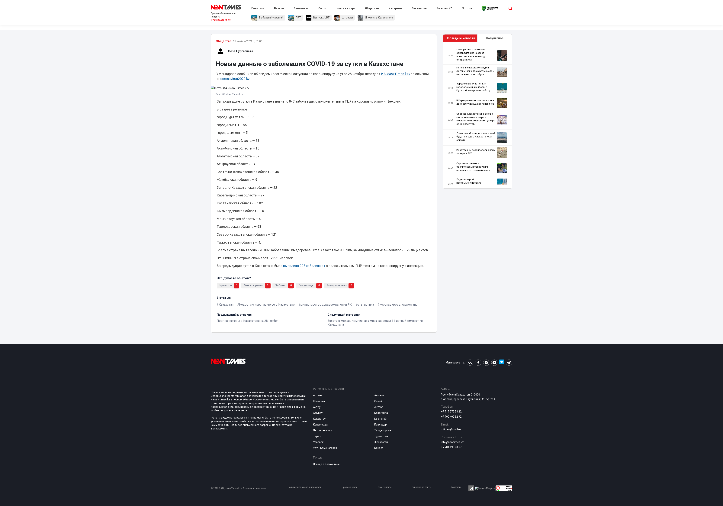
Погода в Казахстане (326, 464)
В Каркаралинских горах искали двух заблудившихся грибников (475, 102)
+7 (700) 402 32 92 (221, 20)
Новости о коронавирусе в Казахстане (267, 304)
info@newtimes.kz (452, 442)
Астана (317, 395)
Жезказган (381, 442)
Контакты (456, 487)
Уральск (318, 442)
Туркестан (381, 436)
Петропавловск (323, 430)
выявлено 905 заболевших (304, 266)
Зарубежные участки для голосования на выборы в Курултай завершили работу (473, 87)
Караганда (381, 412)
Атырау (318, 412)
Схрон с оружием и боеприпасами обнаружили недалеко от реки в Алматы (473, 167)
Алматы (379, 395)
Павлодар (380, 424)
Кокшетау (319, 418)
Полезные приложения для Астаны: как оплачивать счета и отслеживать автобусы (475, 71)
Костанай (380, 418)
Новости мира (345, 8)
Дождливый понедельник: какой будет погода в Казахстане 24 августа (475, 136)
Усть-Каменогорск (325, 447)
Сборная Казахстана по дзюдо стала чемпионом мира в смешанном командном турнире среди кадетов (475, 118)
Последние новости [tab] (460, 38)
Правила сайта (350, 487)
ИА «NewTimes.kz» (395, 74)
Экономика (301, 8)
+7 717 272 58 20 (451, 411)
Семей (378, 401)
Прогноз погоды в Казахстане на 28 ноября (247, 321)
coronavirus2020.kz (235, 79)
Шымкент (319, 401)
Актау (316, 407)
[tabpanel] (477, 116)
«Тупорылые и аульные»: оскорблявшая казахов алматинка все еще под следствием (471, 54)
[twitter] (501, 363)
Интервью (395, 8)
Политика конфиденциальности (305, 487)
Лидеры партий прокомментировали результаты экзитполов (470, 183)
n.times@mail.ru (451, 429)
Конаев (379, 447)
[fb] (478, 363)
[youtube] (494, 363)
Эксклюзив (419, 8)
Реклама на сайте (421, 487)
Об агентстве (384, 487)
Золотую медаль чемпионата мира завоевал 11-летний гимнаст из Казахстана (375, 322)
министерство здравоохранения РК (326, 304)
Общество (372, 8)
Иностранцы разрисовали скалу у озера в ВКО (475, 152)
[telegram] (509, 363)
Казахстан (226, 304)
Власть (279, 8)
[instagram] (486, 363)
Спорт (322, 8)
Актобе (378, 407)
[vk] (470, 363)
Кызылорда (320, 424)
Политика (257, 8)
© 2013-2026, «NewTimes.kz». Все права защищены (238, 488)
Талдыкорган (382, 430)
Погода (467, 8)
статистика (365, 304)
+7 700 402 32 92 (451, 416)
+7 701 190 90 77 (451, 447)
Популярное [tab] (494, 38)
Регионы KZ (444, 8)
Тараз (317, 436)
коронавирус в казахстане (398, 304)
